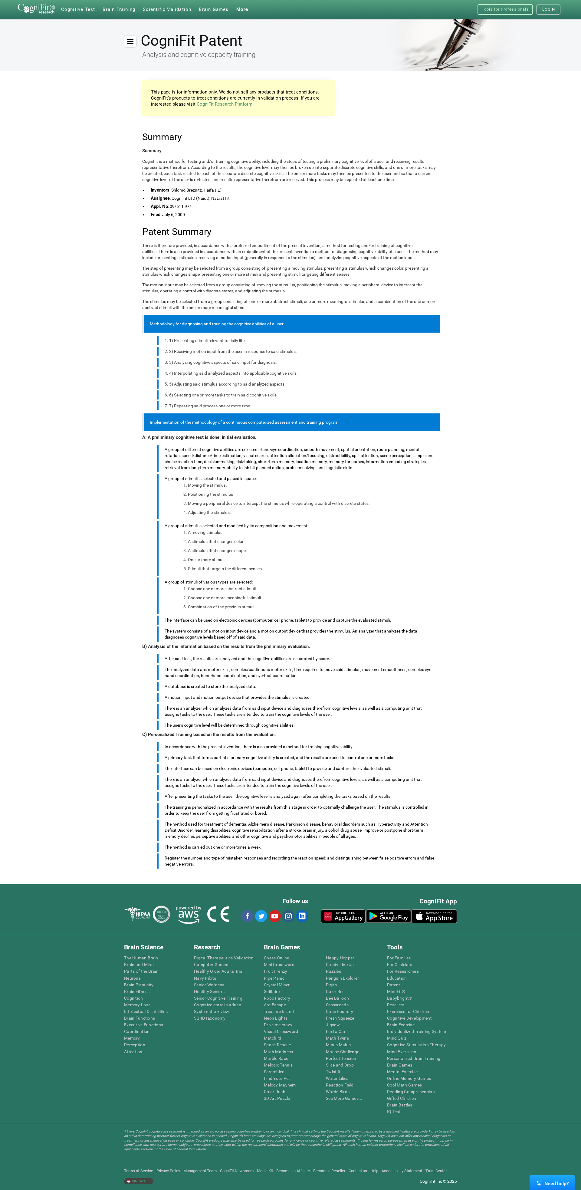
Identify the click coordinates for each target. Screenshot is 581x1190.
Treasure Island (279, 1011)
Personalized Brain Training (414, 1058)
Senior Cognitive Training (218, 998)
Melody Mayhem (280, 1085)
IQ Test (394, 1111)
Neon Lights (275, 1018)
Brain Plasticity (138, 984)
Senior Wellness (209, 984)
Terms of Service (138, 1171)
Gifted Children (401, 1098)
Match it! (272, 1038)
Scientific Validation (167, 9)
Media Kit (265, 1171)
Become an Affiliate (293, 1171)
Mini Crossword (279, 964)
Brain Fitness (137, 991)
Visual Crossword (281, 1031)
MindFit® (396, 991)
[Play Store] (388, 916)
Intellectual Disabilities (146, 1011)
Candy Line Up (340, 964)
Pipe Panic (274, 978)
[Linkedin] (301, 916)
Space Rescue (277, 1044)
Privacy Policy (168, 1171)
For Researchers (403, 971)
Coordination (136, 1031)
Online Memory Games (409, 1078)
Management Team (200, 1171)
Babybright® (399, 998)
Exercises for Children (408, 1011)
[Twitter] (260, 916)
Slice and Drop (340, 1065)
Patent (393, 984)
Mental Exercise (402, 1071)
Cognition (133, 998)
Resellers (396, 1004)
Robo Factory (277, 998)
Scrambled (274, 1071)
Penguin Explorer (342, 978)
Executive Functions (143, 1024)
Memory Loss (137, 1004)
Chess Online (276, 957)
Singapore (140, 1181)
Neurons (132, 978)
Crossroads (337, 1004)
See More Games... (344, 1098)
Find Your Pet (277, 1078)
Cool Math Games (404, 1085)
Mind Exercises (401, 1051)
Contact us (358, 1171)
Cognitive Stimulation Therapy (416, 1044)
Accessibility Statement (402, 1171)
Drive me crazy (278, 1024)
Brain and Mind (139, 964)
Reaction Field (339, 1085)
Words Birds (338, 1091)
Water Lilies (337, 1078)
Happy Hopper (340, 957)
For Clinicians (400, 964)
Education (397, 978)
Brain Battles (399, 1105)
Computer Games (211, 964)
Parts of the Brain (141, 971)
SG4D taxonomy (210, 1018)
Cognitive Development (409, 1018)
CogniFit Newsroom (237, 1171)
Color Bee (335, 991)
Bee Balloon (337, 998)
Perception (134, 1044)
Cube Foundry (339, 1011)
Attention (133, 1051)
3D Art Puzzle (277, 1098)
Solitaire (272, 991)
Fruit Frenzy (275, 971)
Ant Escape (275, 1004)
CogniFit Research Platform (224, 104)
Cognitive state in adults (217, 1004)
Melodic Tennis (278, 1065)
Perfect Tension (341, 1058)
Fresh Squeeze (340, 1018)
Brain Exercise (401, 1024)
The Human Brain (141, 957)
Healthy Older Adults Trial (218, 971)
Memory (132, 1038)
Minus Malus (338, 1044)
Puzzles (333, 971)
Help (374, 1171)
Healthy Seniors (209, 991)
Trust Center (436, 1171)
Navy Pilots (205, 978)
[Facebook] (247, 916)
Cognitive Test (78, 9)
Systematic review (211, 1011)
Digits (331, 984)
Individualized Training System (416, 1031)
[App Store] (434, 916)
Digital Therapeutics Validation (224, 957)
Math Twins (337, 1038)
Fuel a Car (336, 1031)
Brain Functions (139, 1018)
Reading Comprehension (411, 1091)
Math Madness (278, 1051)
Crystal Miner (277, 984)
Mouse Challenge (342, 1051)
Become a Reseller (329, 1171)
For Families (399, 957)
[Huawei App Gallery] (343, 916)
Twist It (333, 1071)
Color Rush (274, 1091)
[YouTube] (274, 916)
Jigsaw (333, 1024)
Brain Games (399, 1065)
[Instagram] (288, 916)
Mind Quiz (397, 1038)
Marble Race (276, 1058)
